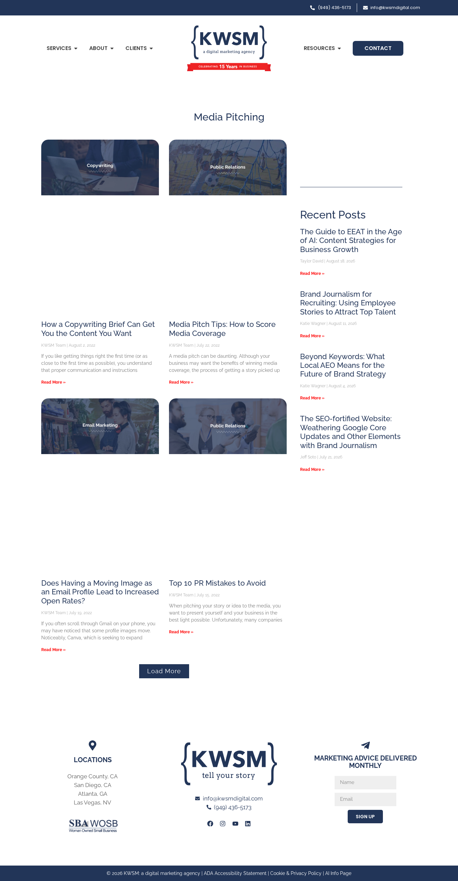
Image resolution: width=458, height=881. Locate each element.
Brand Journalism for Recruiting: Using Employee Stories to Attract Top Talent (348, 303)
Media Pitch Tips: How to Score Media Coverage (222, 328)
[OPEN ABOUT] (112, 48)
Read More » (53, 382)
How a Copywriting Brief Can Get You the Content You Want (98, 328)
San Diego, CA (92, 785)
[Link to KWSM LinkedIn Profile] (247, 823)
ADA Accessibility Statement (235, 873)
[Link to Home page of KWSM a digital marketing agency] (229, 48)
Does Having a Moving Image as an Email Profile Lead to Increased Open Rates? (100, 592)
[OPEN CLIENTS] (151, 48)
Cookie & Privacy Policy (296, 873)
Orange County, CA (92, 776)
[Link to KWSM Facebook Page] (210, 823)
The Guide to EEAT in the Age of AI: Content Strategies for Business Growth (351, 240)
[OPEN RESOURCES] (339, 48)
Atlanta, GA (92, 793)
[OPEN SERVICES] (75, 48)
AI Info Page (338, 873)
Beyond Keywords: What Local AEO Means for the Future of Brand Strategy (343, 365)
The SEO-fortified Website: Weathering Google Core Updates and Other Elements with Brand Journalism (350, 431)
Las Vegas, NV (92, 802)
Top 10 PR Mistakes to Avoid (217, 583)
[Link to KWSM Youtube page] (235, 823)
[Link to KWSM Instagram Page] (222, 823)
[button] (164, 671)
